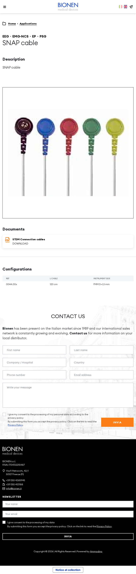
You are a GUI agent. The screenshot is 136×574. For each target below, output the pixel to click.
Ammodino (96, 551)
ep (34, 36)
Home (12, 23)
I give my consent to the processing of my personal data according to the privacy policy (48, 416)
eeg (5, 36)
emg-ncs (20, 36)
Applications (28, 23)
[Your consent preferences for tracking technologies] (130, 568)
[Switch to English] (125, 6)
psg (43, 36)
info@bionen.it (14, 488)
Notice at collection (68, 570)
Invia (117, 422)
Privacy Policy (15, 424)
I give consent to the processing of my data (31, 522)
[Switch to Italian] (120, 6)
